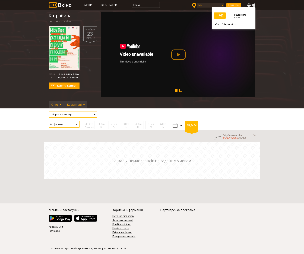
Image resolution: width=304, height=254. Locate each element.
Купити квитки (66, 85)
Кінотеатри (109, 4)
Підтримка (55, 231)
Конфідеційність (121, 224)
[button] (64, 124)
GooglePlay (249, 5)
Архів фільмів (56, 227)
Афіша (88, 4)
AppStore (253, 5)
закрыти (254, 135)
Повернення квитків (123, 236)
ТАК (220, 15)
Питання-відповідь (123, 216)
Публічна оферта (122, 232)
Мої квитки (233, 5)
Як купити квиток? (122, 220)
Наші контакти (120, 228)
